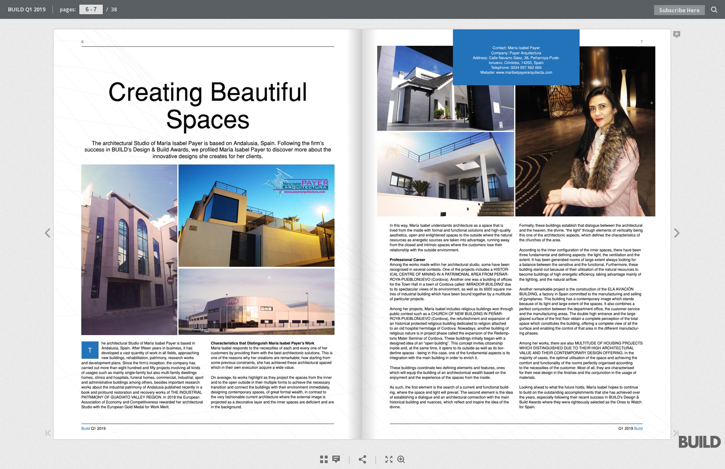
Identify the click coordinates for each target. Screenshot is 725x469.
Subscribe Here (679, 10)
